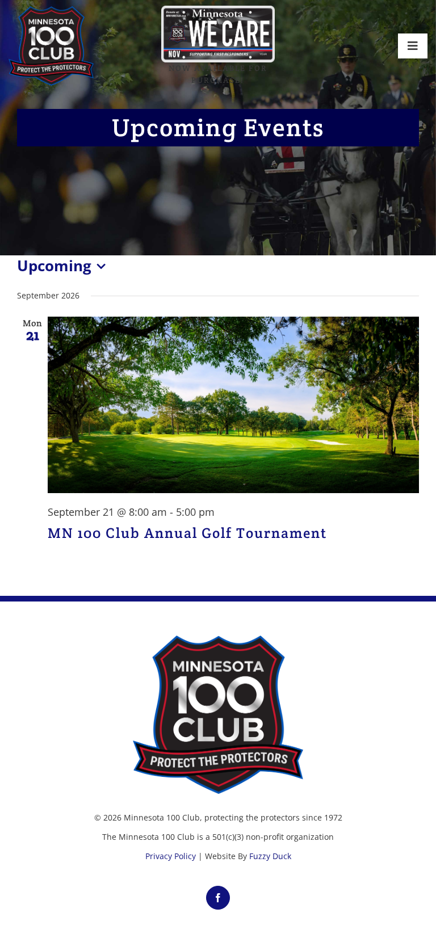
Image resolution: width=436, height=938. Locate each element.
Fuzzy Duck (270, 856)
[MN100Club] (51, 11)
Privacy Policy (170, 856)
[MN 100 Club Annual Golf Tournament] (233, 405)
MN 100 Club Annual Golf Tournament (187, 533)
